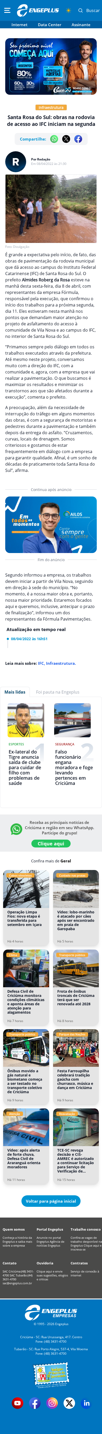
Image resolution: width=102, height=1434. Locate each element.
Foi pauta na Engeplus (58, 692)
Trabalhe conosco (86, 1229)
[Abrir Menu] (7, 10)
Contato (9, 1263)
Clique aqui (51, 843)
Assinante (81, 24)
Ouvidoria (45, 1263)
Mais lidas (14, 692)
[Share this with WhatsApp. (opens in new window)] (54, 139)
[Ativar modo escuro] (68, 10)
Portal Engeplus (50, 1229)
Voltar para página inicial (51, 1201)
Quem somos (14, 1229)
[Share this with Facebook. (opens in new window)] (78, 139)
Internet (19, 24)
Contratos (79, 1263)
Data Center (49, 24)
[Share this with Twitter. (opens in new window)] (66, 139)
